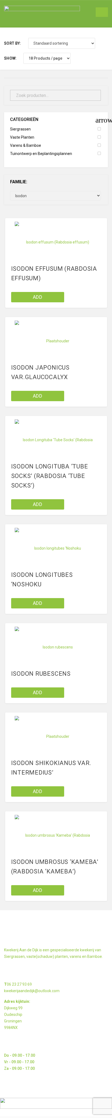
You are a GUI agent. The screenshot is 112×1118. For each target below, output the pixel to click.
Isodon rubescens (41, 673)
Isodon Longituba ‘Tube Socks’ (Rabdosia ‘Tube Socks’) (49, 476)
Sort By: (12, 43)
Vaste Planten (22, 137)
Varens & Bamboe (25, 145)
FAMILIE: (18, 181)
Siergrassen (20, 129)
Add (37, 297)
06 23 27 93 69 (19, 984)
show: (10, 58)
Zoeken (93, 95)
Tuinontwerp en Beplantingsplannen (41, 153)
